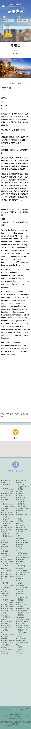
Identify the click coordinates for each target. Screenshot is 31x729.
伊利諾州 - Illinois (8, 611)
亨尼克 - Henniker (8, 602)
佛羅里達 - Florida (8, 576)
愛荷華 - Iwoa (7, 628)
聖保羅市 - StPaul (23, 613)
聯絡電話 (15, 724)
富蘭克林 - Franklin (8, 583)
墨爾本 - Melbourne (24, 502)
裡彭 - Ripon (22, 559)
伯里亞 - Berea (7, 512)
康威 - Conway (7, 559)
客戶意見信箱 (27, 722)
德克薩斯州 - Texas (23, 630)
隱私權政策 (18, 722)
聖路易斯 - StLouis (23, 608)
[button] (3, 5)
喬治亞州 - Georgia (8, 585)
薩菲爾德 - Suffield (23, 619)
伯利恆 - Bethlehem (9, 517)
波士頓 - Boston (7, 519)
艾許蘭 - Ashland (8, 504)
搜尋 (8, 35)
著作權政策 (10, 722)
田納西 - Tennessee (24, 628)
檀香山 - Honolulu (8, 604)
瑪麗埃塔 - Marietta (23, 487)
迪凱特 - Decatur (8, 562)
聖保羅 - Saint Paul (23, 572)
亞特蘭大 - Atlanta (8, 506)
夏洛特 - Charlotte (8, 534)
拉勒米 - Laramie (8, 643)
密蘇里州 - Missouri (24, 508)
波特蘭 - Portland (23, 553)
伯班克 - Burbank (8, 527)
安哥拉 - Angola (7, 493)
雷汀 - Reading (22, 555)
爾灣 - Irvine (6, 626)
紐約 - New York (23, 519)
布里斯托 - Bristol (8, 521)
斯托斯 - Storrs (22, 611)
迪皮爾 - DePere (8, 572)
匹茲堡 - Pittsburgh (23, 542)
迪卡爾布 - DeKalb (8, 564)
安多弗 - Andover (8, 491)
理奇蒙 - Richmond (23, 557)
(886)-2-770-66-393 (15, 714)
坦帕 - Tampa (22, 623)
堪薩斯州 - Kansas (8, 634)
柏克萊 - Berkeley (8, 515)
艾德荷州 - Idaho (8, 608)
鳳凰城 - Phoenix (23, 540)
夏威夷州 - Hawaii (8, 600)
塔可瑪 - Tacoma (23, 621)
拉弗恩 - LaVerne (8, 649)
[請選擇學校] (13, 30)
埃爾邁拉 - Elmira (8, 574)
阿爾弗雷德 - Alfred (8, 489)
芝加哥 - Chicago (8, 536)
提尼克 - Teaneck (23, 626)
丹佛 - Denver (7, 570)
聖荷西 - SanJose (23, 587)
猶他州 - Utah (22, 632)
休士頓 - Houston (8, 606)
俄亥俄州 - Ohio (22, 530)
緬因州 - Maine (22, 485)
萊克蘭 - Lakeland (8, 641)
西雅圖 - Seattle (22, 598)
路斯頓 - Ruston (23, 570)
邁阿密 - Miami (22, 504)
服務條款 (3, 722)
